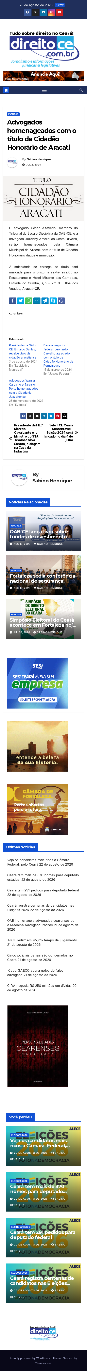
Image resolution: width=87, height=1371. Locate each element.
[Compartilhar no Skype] (53, 300)
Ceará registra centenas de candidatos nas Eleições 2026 (42, 1283)
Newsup (68, 1358)
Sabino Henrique (39, 159)
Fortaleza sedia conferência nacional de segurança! (42, 578)
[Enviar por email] (36, 300)
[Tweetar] (20, 300)
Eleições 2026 (19, 1135)
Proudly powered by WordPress (30, 1358)
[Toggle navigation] (44, 90)
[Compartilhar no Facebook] (12, 300)
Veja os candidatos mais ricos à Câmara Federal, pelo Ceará (38, 1146)
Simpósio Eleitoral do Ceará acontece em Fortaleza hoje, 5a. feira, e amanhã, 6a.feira (43, 625)
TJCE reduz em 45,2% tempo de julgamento (42, 940)
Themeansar (43, 1363)
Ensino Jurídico (20, 1227)
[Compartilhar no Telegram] (45, 300)
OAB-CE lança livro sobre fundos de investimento (39, 534)
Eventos (13, 114)
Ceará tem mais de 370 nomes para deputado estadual (37, 1191)
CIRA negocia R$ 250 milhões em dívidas (39, 986)
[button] (81, 90)
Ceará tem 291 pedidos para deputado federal (43, 890)
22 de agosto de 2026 (31, 1152)
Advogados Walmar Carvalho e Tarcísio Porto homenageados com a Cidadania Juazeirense (23, 388)
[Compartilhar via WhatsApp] (28, 300)
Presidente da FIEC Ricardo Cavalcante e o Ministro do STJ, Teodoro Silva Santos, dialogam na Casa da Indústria (28, 438)
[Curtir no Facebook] (61, 300)
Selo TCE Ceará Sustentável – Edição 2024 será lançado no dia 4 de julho (58, 433)
